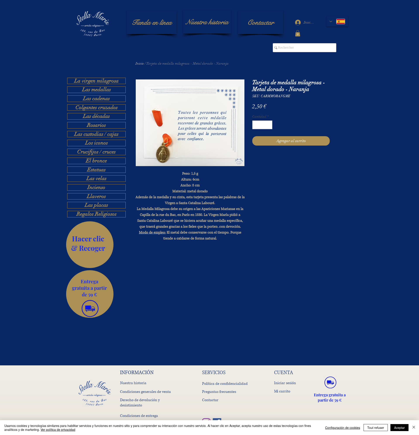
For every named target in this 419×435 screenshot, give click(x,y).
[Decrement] (256, 125)
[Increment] (269, 125)
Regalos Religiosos (97, 214)
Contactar (210, 399)
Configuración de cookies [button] (342, 427)
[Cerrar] (413, 428)
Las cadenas (96, 99)
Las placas (96, 205)
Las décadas (96, 116)
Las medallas (96, 90)
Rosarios (96, 125)
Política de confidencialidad (225, 383)
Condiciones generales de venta (145, 391)
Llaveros (96, 196)
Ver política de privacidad (58, 429)
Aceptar (399, 427)
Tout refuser (375, 427)
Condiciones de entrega (139, 415)
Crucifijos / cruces (96, 152)
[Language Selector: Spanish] (337, 21)
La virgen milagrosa (96, 81)
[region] (89, 244)
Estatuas (96, 170)
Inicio (140, 63)
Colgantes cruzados (97, 108)
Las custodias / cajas (96, 134)
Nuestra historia (133, 382)
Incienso (96, 187)
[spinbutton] (262, 125)
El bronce (96, 161)
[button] (297, 33)
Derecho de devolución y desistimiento (140, 402)
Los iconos (96, 143)
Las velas (96, 178)
